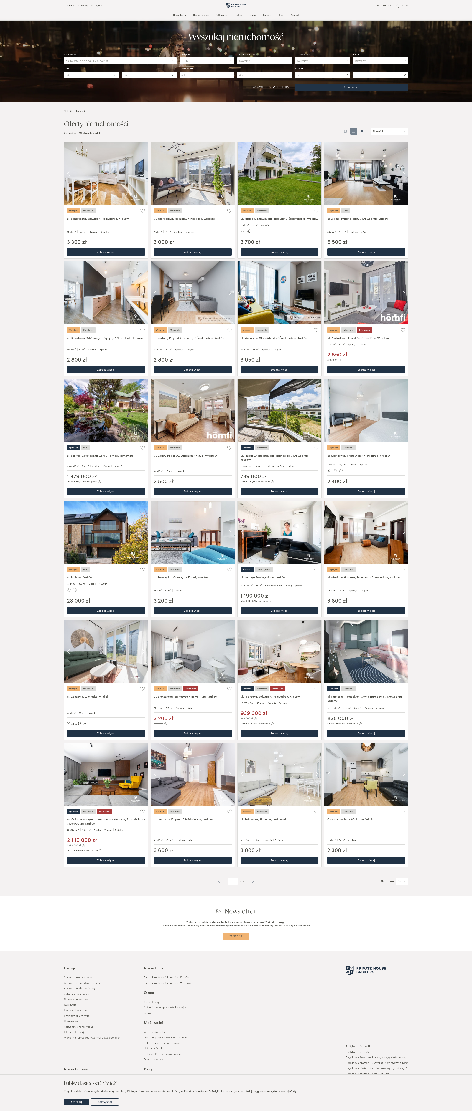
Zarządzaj (105, 1102)
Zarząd (148, 1013)
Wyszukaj (354, 87)
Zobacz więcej (106, 252)
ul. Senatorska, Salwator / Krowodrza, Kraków (98, 218)
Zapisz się (236, 936)
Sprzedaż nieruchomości (78, 977)
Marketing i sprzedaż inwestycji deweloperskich (92, 1037)
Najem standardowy (76, 999)
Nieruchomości (201, 14)
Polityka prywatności (358, 1052)
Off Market (222, 14)
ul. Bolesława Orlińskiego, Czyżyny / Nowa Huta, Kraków (105, 338)
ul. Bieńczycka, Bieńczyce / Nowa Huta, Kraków (185, 696)
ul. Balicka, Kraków (79, 577)
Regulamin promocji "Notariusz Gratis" (369, 1073)
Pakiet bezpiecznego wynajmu (162, 1043)
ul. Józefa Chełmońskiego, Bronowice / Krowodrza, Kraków (275, 457)
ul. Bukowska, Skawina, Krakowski (263, 819)
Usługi (239, 14)
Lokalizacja (70, 54)
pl (403, 5)
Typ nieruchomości (247, 54)
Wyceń (98, 5)
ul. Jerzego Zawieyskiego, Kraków (263, 577)
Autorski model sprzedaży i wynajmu (166, 1007)
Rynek (356, 54)
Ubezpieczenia (73, 1021)
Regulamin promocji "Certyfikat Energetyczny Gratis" (377, 1062)
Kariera (267, 14)
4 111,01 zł (252, 723)
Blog (280, 14)
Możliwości (153, 1022)
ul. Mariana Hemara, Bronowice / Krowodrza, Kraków (363, 577)
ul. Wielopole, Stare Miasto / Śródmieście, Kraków (274, 338)
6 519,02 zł (79, 481)
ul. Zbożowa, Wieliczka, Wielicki (88, 696)
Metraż (299, 68)
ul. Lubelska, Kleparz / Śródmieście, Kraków (183, 819)
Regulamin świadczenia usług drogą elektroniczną (376, 1057)
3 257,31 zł (252, 481)
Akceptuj (77, 1102)
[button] (405, 5)
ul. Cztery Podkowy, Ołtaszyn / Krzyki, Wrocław (185, 455)
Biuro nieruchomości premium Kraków (166, 977)
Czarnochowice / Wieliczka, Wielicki (351, 819)
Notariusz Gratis (153, 1048)
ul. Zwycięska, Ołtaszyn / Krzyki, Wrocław (181, 577)
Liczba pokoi (186, 68)
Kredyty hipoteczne (75, 1010)
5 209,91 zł (252, 600)
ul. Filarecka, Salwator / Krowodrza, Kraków (270, 696)
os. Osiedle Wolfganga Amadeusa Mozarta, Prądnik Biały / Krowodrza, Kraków (106, 821)
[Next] (143, 173)
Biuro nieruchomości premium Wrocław (167, 983)
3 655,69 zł (339, 723)
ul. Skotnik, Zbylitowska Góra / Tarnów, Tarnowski (100, 455)
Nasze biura (179, 14)
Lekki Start (70, 1004)
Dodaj (84, 5)
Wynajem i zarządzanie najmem (83, 983)
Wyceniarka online (155, 1032)
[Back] (68, 173)
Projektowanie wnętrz (76, 1015)
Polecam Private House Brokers (162, 1054)
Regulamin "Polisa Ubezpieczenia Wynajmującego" (376, 1068)
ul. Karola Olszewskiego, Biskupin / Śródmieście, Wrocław (279, 218)
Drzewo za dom (153, 1059)
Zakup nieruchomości (76, 994)
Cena (67, 68)
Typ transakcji (302, 54)
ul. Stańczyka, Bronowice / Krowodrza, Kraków (358, 455)
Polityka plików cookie (358, 1046)
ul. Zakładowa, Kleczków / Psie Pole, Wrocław (184, 218)
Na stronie (387, 881)
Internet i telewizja (74, 1032)
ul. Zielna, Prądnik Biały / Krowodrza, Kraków (357, 218)
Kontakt (295, 14)
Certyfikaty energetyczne (78, 1026)
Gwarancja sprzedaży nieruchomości (166, 1037)
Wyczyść (258, 86)
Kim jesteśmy (151, 1002)
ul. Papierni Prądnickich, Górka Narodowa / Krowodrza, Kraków (365, 698)
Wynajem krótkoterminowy (79, 988)
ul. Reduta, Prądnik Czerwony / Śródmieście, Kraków (189, 338)
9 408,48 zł (79, 850)
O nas (253, 14)
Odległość (185, 54)
